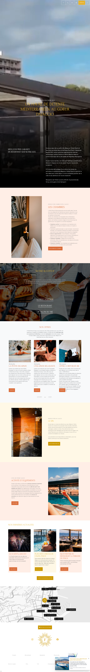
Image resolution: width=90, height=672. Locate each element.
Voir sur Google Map (45, 627)
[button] (39, 397)
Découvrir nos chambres (55, 248)
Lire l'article (13, 569)
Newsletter (42, 655)
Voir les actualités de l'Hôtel (45, 578)
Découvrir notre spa (54, 443)
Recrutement (28, 655)
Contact (14, 655)
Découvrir (14, 503)
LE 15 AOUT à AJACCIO (17, 554)
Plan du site (56, 655)
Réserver (12, 390)
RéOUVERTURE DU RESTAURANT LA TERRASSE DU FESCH (70, 556)
